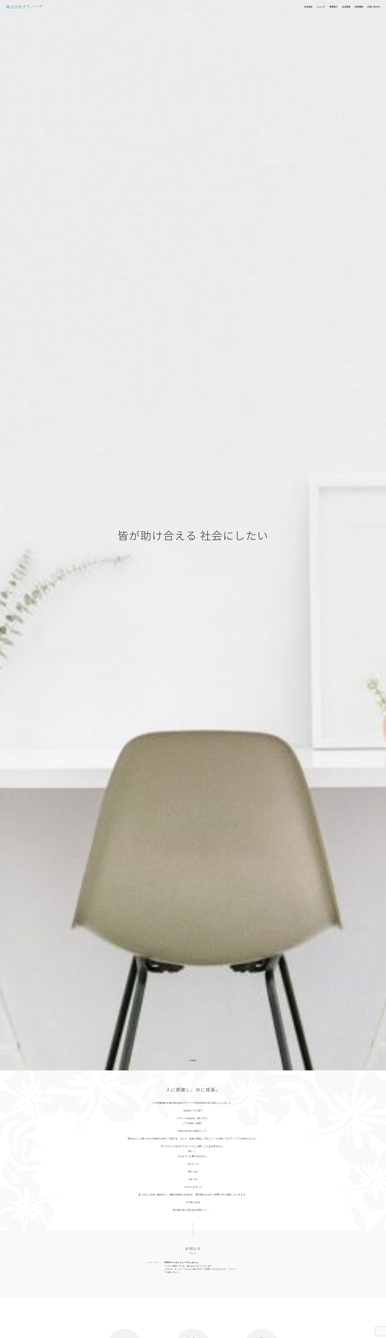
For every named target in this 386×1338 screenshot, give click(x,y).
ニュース (321, 6)
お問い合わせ (373, 6)
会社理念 (308, 6)
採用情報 (359, 6)
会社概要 (346, 6)
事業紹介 (333, 6)
